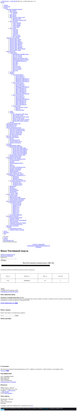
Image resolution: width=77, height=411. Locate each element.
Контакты (6, 232)
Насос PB (15, 62)
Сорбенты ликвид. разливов (17, 229)
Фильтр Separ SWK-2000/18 (20, 152)
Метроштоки (13, 186)
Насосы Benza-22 (20, 85)
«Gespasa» (12, 72)
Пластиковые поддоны (15, 228)
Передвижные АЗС (12, 126)
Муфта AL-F (16, 213)
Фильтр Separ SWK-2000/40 (20, 153)
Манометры (16, 176)
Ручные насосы (17, 106)
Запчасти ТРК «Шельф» (16, 44)
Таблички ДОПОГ (14, 218)
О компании (7, 6)
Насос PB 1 (15, 63)
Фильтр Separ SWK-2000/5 (19, 148)
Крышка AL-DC (17, 205)
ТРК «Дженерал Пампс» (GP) (17, 17)
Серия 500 (15, 33)
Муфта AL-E (16, 212)
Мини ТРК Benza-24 (21, 88)
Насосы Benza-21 (20, 84)
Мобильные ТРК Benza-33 (22, 99)
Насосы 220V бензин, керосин (20, 121)
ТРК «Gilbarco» (14, 12)
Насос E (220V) (17, 66)
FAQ (5, 233)
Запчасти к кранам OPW (16, 133)
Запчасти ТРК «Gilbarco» (16, 42)
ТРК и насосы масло (18, 74)
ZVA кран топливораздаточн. (17, 129)
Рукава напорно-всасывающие (17, 198)
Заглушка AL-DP (17, 204)
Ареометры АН (17, 182)
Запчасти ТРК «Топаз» (15, 39)
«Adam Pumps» (13, 52)
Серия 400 (15, 32)
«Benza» (12, 73)
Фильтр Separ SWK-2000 (16, 146)
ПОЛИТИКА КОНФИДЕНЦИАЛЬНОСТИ (38, 245)
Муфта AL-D (16, 210)
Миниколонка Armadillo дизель (21, 54)
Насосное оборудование (13, 137)
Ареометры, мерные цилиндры (18, 180)
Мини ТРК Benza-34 (21, 100)
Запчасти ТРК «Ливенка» (16, 43)
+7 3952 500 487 (13, 1)
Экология (9, 227)
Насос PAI (15, 70)
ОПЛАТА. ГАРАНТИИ (39, 244)
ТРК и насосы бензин (18, 95)
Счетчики (9, 144)
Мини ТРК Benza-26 (21, 91)
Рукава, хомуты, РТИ (12, 194)
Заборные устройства (15, 169)
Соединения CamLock (15, 202)
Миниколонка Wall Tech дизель (21, 59)
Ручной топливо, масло (16, 141)
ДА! (32, 405)
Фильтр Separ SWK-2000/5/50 (20, 149)
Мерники (12, 187)
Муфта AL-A (16, 206)
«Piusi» (11, 111)
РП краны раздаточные (16, 134)
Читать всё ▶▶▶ (5, 370)
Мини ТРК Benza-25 (21, 89)
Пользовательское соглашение (8, 382)
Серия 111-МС (16, 35)
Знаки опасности (14, 221)
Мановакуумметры (17, 179)
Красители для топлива (13, 225)
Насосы (12, 138)
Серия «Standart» (17, 23)
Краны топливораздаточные (14, 127)
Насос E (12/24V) (17, 69)
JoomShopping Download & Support (9, 291)
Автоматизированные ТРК (13, 123)
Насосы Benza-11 (20, 76)
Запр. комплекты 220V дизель (20, 114)
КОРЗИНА (38, 247)
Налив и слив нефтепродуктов (17, 159)
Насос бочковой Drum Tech (20, 61)
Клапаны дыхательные (15, 168)
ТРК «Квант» (13, 16)
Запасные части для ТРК (13, 37)
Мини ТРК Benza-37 (21, 103)
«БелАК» (12, 122)
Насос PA (15, 65)
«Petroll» (12, 112)
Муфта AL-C (16, 209)
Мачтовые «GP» (17, 18)
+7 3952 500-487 (5, 391)
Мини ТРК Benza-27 (21, 92)
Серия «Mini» (16, 27)
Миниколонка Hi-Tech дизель (20, 58)
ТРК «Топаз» (13, 14)
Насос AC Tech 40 (17, 57)
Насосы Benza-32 (20, 97)
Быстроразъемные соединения (14, 201)
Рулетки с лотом (14, 193)
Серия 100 (15, 29)
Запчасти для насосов (15, 142)
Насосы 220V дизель (18, 115)
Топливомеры (13, 191)
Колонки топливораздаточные (14, 9)
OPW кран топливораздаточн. (17, 130)
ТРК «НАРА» (13, 10)
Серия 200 (15, 31)
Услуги (5, 231)
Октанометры (13, 189)
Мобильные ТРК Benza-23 (22, 86)
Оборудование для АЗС (16, 172)
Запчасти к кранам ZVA (16, 131)
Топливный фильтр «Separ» (14, 145)
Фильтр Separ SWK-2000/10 (20, 150)
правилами (46, 408)
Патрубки (12, 165)
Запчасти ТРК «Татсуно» (16, 46)
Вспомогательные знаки (16, 217)
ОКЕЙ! (2, 409)
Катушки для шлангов (12, 135)
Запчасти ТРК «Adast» (15, 50)
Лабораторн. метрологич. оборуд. (15, 174)
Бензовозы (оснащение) (13, 216)
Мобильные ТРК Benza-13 (22, 78)
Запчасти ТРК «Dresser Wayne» (18, 48)
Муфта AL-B (16, 208)
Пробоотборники (14, 171)
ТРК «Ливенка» (14, 21)
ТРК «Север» (13, 28)
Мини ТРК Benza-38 (21, 104)
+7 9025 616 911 (5, 1)
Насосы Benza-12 (20, 77)
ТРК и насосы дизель (18, 82)
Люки (11, 164)
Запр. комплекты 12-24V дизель (21, 116)
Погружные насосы (15, 140)
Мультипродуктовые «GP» (19, 20)
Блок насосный (16, 36)
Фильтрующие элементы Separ (17, 155)
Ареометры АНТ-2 (17, 184)
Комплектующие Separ (15, 156)
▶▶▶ (9, 303)
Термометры (16, 178)
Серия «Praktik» (17, 25)
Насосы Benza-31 (20, 96)
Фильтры (12, 161)
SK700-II (15, 13)
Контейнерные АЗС (12, 125)
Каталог (6, 8)
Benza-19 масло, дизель (22, 107)
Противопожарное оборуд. (16, 163)
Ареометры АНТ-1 (17, 183)
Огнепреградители (14, 160)
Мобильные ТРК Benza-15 (22, 81)
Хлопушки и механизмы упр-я (17, 167)
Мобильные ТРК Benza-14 (22, 80)
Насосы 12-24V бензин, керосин (21, 119)
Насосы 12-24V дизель (18, 118)
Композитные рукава (15, 197)
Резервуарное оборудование (14, 157)
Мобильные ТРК (11, 51)
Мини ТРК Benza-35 (21, 101)
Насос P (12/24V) (17, 67)
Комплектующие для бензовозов (18, 220)
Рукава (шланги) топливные (17, 199)
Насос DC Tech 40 (17, 55)
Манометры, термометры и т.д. (17, 175)
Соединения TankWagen (16, 214)
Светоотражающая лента (16, 224)
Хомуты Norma (13, 195)
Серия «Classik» (17, 24)
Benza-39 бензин (20, 110)
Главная (6, 5)
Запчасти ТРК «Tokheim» (16, 47)
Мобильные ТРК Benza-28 (22, 93)
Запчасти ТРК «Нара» (15, 40)
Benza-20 (18, 108)
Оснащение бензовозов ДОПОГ (18, 223)
